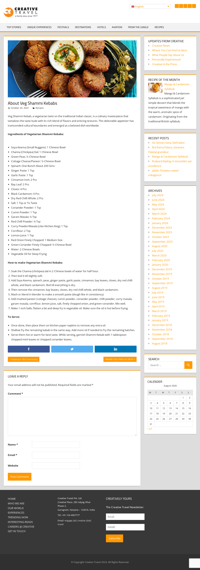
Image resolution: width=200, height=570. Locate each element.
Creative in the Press (164, 64)
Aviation (117, 27)
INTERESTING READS (20, 522)
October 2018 (160, 334)
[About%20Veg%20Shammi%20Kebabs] (116, 349)
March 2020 (159, 255)
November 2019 (162, 274)
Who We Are (16, 503)
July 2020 (157, 251)
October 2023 (160, 237)
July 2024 (157, 195)
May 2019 (158, 301)
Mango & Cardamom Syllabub (170, 156)
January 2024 (160, 223)
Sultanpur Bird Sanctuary (24, 360)
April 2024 (158, 209)
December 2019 (162, 269)
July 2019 (157, 292)
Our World (16, 508)
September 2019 (162, 283)
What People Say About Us (168, 55)
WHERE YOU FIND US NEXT (119, 360)
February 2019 (161, 315)
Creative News (161, 45)
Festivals (63, 27)
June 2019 (158, 297)
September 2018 (162, 339)
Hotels (101, 27)
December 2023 (162, 227)
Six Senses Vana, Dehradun (168, 142)
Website (13, 465)
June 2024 (158, 200)
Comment (15, 393)
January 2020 (160, 264)
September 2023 (162, 241)
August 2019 (159, 288)
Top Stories (14, 27)
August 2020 (159, 246)
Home (12, 499)
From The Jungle (138, 27)
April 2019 (158, 306)
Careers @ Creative (21, 526)
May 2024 (158, 204)
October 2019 (160, 278)
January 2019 (160, 320)
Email (12, 455)
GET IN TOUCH (17, 531)
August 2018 (159, 343)
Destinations (83, 27)
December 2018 (162, 325)
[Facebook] (29, 349)
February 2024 (161, 218)
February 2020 (161, 260)
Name (13, 444)
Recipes (159, 27)
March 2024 (159, 213)
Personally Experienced (166, 59)
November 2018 (162, 329)
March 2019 (159, 311)
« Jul (150, 428)
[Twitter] (72, 349)
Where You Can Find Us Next (169, 50)
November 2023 (162, 232)
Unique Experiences (39, 27)
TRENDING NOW (18, 517)
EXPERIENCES (16, 512)
